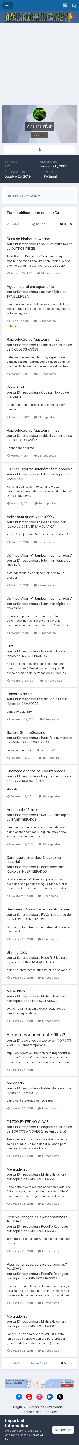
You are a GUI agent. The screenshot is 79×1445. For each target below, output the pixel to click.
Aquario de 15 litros (23, 809)
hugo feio (48, 737)
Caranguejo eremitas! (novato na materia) (34, 859)
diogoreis (48, 1127)
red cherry (15, 1083)
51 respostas (46, 417)
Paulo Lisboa (50, 522)
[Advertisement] (39, 64)
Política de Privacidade (46, 1407)
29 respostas (47, 503)
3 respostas (45, 542)
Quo (44, 392)
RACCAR (47, 815)
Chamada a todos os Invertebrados (36, 771)
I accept (64, 1430)
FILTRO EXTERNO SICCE (27, 1121)
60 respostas (46, 320)
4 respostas (51, 719)
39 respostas (49, 273)
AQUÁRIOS (14, 397)
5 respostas (49, 896)
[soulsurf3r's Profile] (39, 149)
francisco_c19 (51, 699)
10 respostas (50, 1251)
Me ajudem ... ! (19, 991)
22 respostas (50, 939)
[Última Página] (71, 224)
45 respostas (50, 757)
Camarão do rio (19, 694)
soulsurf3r (14, 244)
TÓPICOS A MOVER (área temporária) (38, 1131)
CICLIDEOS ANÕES (24, 349)
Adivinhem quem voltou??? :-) (32, 517)
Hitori (45, 474)
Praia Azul (15, 387)
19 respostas (50, 1156)
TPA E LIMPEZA (18, 296)
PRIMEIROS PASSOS (42, 1001)
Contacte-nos (31, 1412)
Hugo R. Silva (50, 651)
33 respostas (52, 680)
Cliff (10, 646)
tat (43, 292)
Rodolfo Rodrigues (55, 1226)
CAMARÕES (15, 479)
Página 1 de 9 (40, 224)
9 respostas (49, 1108)
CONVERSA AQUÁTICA (38, 526)
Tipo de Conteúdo (24, 195)
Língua (18, 1407)
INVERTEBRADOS (34, 656)
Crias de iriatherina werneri (29, 239)
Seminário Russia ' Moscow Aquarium (38, 909)
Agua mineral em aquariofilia (30, 286)
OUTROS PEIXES (23, 248)
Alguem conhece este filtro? (36, 1034)
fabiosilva (48, 345)
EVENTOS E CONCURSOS (30, 742)
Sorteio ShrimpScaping (26, 732)
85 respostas (50, 844)
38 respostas (50, 796)
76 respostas (46, 374)
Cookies (51, 1412)
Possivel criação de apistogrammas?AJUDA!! (37, 1219)
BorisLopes (49, 867)
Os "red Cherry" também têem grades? (39, 469)
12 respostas (50, 977)
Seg (63, 224)
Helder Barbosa (52, 1088)
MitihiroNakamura (53, 996)
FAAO (45, 914)
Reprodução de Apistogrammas (33, 339)
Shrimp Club (17, 952)
